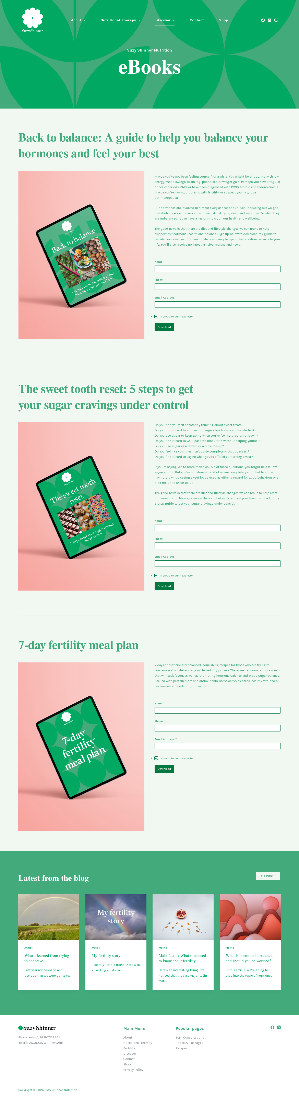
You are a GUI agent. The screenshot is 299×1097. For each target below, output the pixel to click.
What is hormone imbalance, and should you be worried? (249, 958)
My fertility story (106, 955)
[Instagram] (269, 20)
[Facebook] (263, 20)
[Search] (276, 20)
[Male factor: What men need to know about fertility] (183, 917)
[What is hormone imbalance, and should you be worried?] (250, 917)
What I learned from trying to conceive (46, 958)
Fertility (129, 1048)
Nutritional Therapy (118, 20)
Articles (28, 947)
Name (160, 262)
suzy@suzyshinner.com (45, 1042)
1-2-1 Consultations (190, 1037)
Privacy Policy (133, 1070)
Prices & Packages (189, 1043)
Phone (159, 279)
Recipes (181, 1048)
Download (164, 327)
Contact (197, 20)
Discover (163, 20)
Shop (223, 20)
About (76, 20)
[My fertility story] (115, 917)
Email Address (166, 297)
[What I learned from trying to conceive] (48, 917)
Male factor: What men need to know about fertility (182, 958)
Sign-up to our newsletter (177, 316)
